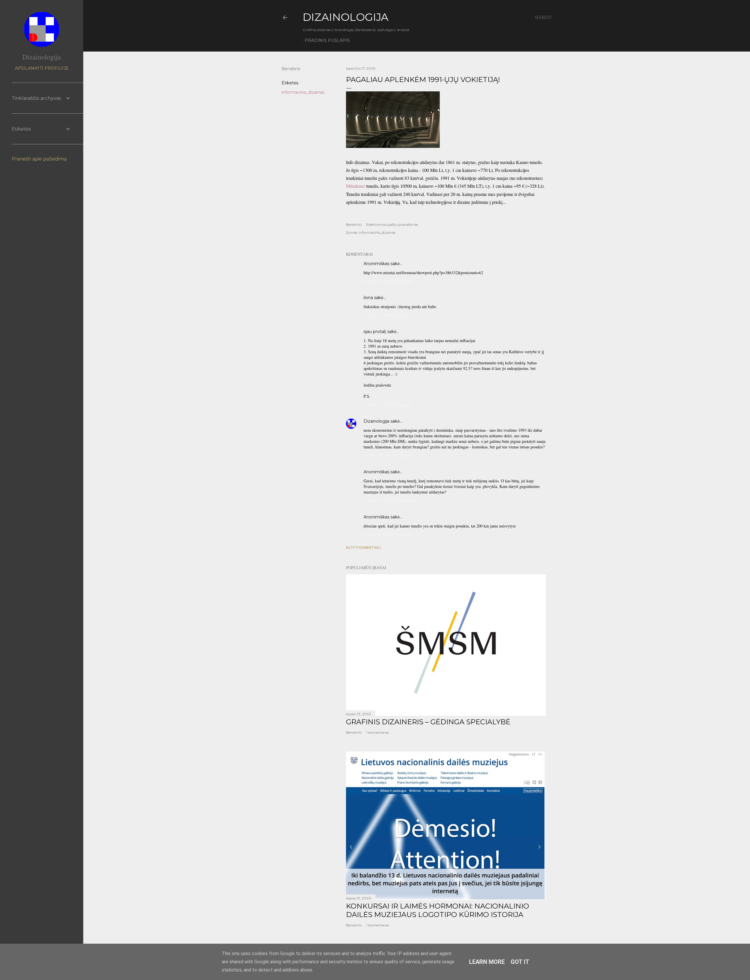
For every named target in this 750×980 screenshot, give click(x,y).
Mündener (356, 186)
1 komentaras (377, 732)
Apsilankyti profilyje (42, 68)
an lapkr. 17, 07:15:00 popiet (387, 315)
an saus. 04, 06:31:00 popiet (387, 534)
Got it (520, 961)
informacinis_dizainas (303, 92)
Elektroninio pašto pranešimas (392, 224)
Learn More (487, 961)
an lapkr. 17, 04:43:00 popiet (388, 281)
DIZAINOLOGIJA (345, 17)
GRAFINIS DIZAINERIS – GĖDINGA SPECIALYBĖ (428, 722)
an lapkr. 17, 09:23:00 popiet (388, 455)
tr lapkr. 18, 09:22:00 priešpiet (389, 500)
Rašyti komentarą (363, 547)
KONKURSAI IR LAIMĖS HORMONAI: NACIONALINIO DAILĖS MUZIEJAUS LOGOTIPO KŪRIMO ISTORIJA (437, 910)
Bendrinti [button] (291, 68)
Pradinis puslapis (327, 40)
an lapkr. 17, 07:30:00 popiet (388, 404)
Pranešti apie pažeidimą (39, 159)
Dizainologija (376, 421)
